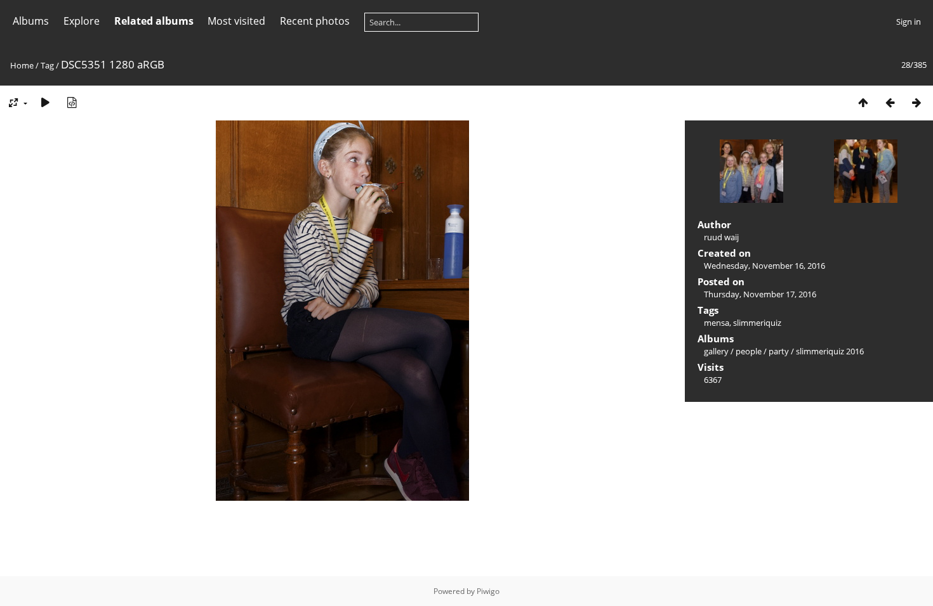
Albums (31, 21)
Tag (47, 65)
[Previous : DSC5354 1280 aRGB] (890, 102)
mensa (716, 322)
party (779, 351)
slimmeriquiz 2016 (830, 351)
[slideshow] (45, 102)
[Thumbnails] (863, 102)
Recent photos (315, 21)
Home (22, 65)
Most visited (236, 21)
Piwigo (488, 591)
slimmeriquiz (757, 322)
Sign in (908, 21)
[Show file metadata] (71, 102)
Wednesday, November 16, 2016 (764, 265)
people (749, 351)
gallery (716, 351)
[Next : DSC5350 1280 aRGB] (916, 102)
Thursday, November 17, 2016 (760, 294)
